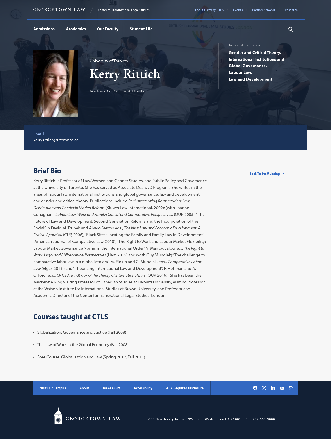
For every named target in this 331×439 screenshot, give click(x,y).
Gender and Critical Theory (254, 52)
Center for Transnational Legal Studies (124, 10)
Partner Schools (263, 10)
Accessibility (143, 388)
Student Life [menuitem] (141, 29)
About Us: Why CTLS (209, 10)
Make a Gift (111, 388)
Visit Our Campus (53, 388)
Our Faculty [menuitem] (107, 29)
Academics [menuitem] (76, 29)
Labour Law (240, 72)
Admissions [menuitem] (44, 29)
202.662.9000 (264, 419)
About (84, 388)
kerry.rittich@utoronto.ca (55, 140)
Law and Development (250, 79)
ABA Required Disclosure (185, 388)
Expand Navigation (87, 28)
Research (291, 10)
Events (238, 10)
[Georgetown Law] (59, 9)
